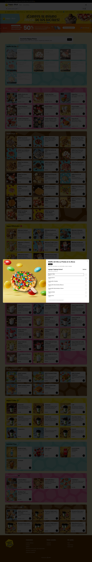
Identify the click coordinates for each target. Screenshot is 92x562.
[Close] (87, 261)
